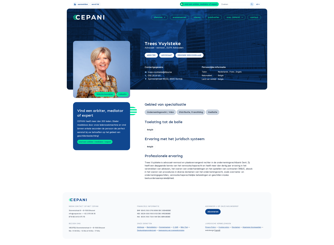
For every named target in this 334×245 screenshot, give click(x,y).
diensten (158, 17)
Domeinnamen (164, 227)
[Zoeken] (252, 4)
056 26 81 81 (154, 75)
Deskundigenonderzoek (146, 230)
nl (257, 4)
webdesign (212, 230)
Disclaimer (236, 227)
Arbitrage (140, 227)
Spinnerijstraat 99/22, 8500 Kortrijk (165, 79)
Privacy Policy (210, 227)
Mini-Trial (184, 227)
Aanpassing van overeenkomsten (171, 230)
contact (254, 17)
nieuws (197, 17)
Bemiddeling (152, 227)
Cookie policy (224, 227)
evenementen (179, 17)
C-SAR (175, 227)
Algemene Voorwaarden (252, 227)
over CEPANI (233, 17)
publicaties (213, 17)
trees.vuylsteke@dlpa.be (160, 72)
